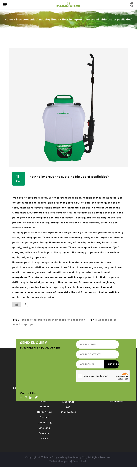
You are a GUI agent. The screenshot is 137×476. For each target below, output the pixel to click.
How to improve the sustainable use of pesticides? (69, 176)
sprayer (46, 197)
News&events (25, 19)
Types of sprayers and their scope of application (53, 320)
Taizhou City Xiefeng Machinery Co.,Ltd (66, 457)
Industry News (48, 19)
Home (9, 19)
